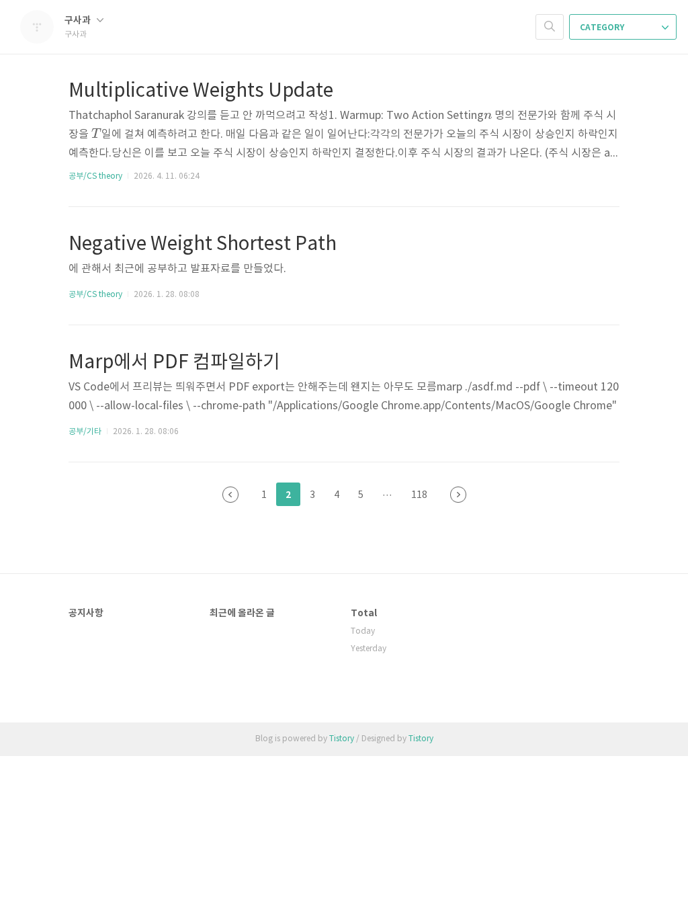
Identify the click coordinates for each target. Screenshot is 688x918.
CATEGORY (603, 27)
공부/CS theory (95, 176)
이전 (230, 495)
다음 (458, 495)
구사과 (78, 20)
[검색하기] (549, 27)
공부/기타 (85, 431)
